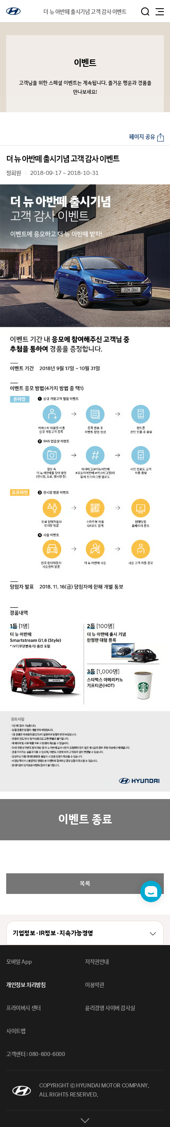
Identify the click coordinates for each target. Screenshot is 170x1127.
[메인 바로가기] (13, 11)
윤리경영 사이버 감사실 (110, 1008)
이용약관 (94, 985)
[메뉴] (160, 11)
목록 (85, 883)
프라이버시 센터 (23, 1008)
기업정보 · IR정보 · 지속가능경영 (53, 933)
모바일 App (18, 962)
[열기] (85, 1118)
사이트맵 (15, 1031)
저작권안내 (97, 962)
